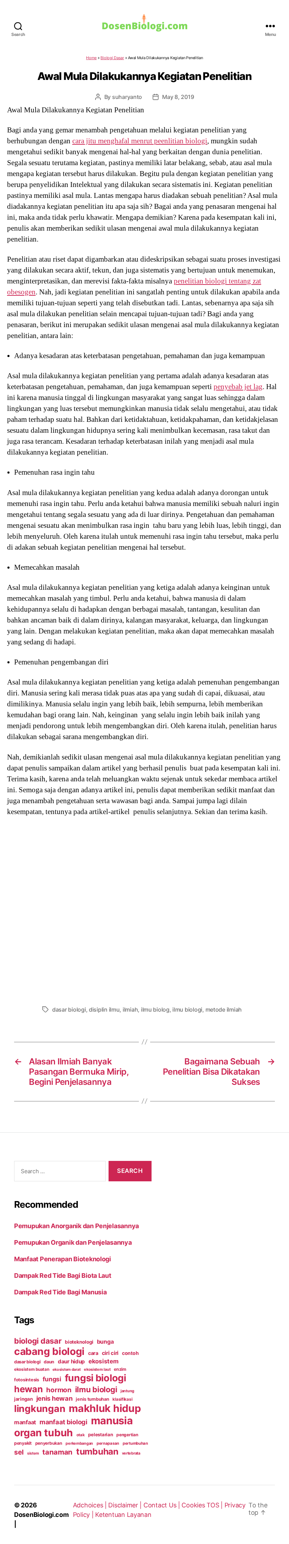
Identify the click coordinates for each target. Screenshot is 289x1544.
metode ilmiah (223, 1009)
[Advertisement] (144, 908)
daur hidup (71, 1361)
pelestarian (100, 1434)
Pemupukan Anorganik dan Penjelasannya (76, 1226)
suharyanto (127, 96)
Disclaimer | (125, 1505)
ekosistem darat (66, 1369)
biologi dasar (38, 1340)
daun (49, 1361)
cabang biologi (49, 1351)
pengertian (127, 1434)
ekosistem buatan (31, 1369)
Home (91, 57)
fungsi (52, 1379)
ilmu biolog (155, 1009)
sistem (33, 1453)
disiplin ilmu (104, 1009)
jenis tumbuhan (92, 1399)
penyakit (23, 1443)
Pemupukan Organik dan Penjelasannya (73, 1242)
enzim (120, 1369)
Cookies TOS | (203, 1505)
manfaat (25, 1422)
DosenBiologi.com (41, 1514)
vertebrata (131, 1453)
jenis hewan (54, 1398)
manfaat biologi (63, 1422)
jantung (127, 1390)
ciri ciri (110, 1353)
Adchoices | (91, 1505)
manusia (112, 1420)
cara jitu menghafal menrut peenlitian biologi (139, 141)
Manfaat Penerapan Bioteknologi (62, 1259)
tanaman (57, 1452)
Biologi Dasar (112, 57)
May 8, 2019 (178, 96)
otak (80, 1434)
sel (19, 1452)
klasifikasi (122, 1399)
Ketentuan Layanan (123, 1514)
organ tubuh (43, 1433)
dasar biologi (69, 1009)
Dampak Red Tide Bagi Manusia (60, 1292)
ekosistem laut (97, 1369)
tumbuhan (97, 1451)
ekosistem (103, 1361)
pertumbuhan (135, 1443)
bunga (105, 1341)
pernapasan (108, 1443)
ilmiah (130, 1009)
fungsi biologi (95, 1378)
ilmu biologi (187, 1009)
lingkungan (39, 1408)
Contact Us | (162, 1505)
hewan (28, 1389)
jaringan (23, 1399)
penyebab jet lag (238, 386)
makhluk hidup (105, 1408)
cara (93, 1353)
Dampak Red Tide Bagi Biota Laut (62, 1275)
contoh (130, 1353)
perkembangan (79, 1443)
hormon (58, 1390)
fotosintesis (26, 1379)
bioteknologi (79, 1342)
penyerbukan (48, 1443)
